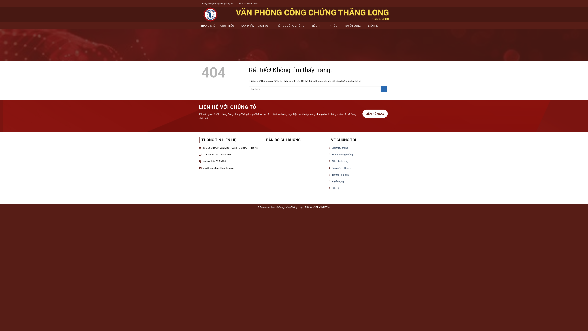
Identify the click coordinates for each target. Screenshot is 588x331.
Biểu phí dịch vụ (340, 161)
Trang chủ (208, 25)
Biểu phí (316, 25)
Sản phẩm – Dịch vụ (254, 25)
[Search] (386, 26)
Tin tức (332, 25)
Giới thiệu (227, 25)
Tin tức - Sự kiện (340, 174)
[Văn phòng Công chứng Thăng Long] (210, 14)
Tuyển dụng (353, 25)
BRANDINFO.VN (323, 207)
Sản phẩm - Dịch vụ (342, 168)
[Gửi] (384, 89)
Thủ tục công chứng (289, 25)
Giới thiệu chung (340, 147)
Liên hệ (373, 25)
